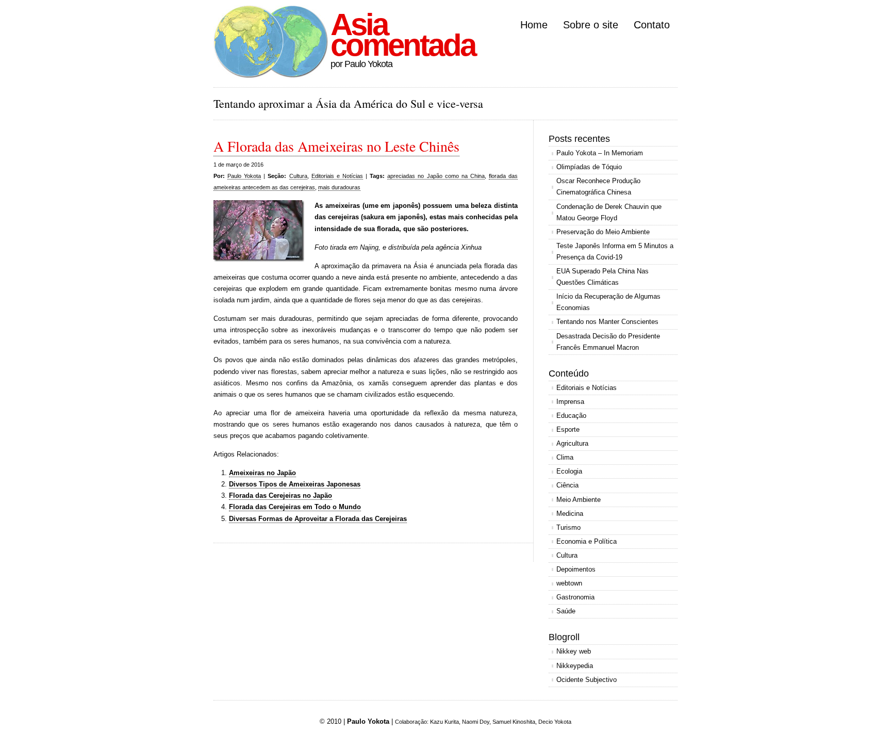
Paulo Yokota (244, 176)
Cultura (298, 176)
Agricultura (572, 443)
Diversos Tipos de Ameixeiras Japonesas (294, 484)
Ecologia (569, 471)
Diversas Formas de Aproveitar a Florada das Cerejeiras (318, 519)
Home (534, 24)
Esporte (568, 429)
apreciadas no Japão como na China (436, 176)
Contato (652, 24)
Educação (571, 415)
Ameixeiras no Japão (262, 473)
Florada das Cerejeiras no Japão (280, 495)
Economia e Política (586, 541)
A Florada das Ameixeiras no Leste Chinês (336, 146)
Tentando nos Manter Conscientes (607, 322)
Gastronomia (575, 597)
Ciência (567, 485)
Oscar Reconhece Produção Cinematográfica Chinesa (598, 186)
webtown (569, 583)
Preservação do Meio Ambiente (603, 232)
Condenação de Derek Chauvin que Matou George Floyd (609, 212)
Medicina (569, 513)
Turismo (568, 527)
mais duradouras (339, 187)
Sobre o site (590, 24)
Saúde (565, 611)
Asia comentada (403, 34)
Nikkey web (573, 651)
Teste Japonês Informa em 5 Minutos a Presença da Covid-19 (614, 251)
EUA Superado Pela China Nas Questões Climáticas (602, 276)
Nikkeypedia (574, 666)
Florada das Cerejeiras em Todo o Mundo (295, 507)
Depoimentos (576, 569)
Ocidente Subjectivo (586, 680)
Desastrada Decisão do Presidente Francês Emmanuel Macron (608, 341)
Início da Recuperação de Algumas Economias (608, 302)
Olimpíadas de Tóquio (589, 167)
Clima (564, 457)
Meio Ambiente (578, 499)
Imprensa (570, 401)
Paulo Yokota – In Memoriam (599, 153)
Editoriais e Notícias (337, 176)
